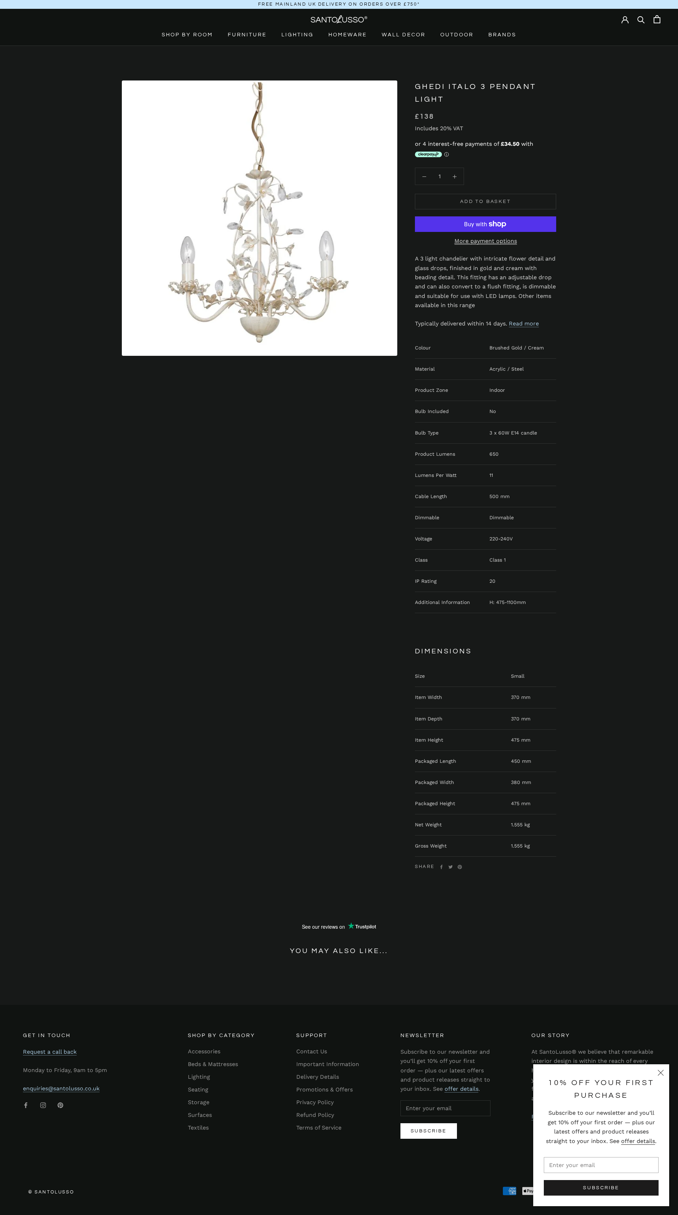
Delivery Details (317, 1076)
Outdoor (457, 34)
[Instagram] (43, 1104)
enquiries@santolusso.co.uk (61, 1088)
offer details (638, 1141)
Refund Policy (315, 1115)
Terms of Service (318, 1127)
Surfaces (200, 1115)
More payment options (485, 241)
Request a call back (50, 1051)
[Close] (661, 1073)
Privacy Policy (315, 1102)
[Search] (641, 19)
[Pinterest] (460, 867)
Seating (198, 1089)
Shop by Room (187, 34)
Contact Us (311, 1051)
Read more (524, 323)
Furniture (247, 34)
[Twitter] (450, 867)
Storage (198, 1102)
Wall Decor (404, 34)
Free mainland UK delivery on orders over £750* (339, 4)
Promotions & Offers (324, 1089)
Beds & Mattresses (213, 1064)
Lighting (297, 34)
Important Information (327, 1064)
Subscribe (601, 1187)
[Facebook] (441, 867)
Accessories (204, 1051)
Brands (502, 34)
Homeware (347, 34)
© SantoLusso (51, 1192)
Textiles (198, 1127)
